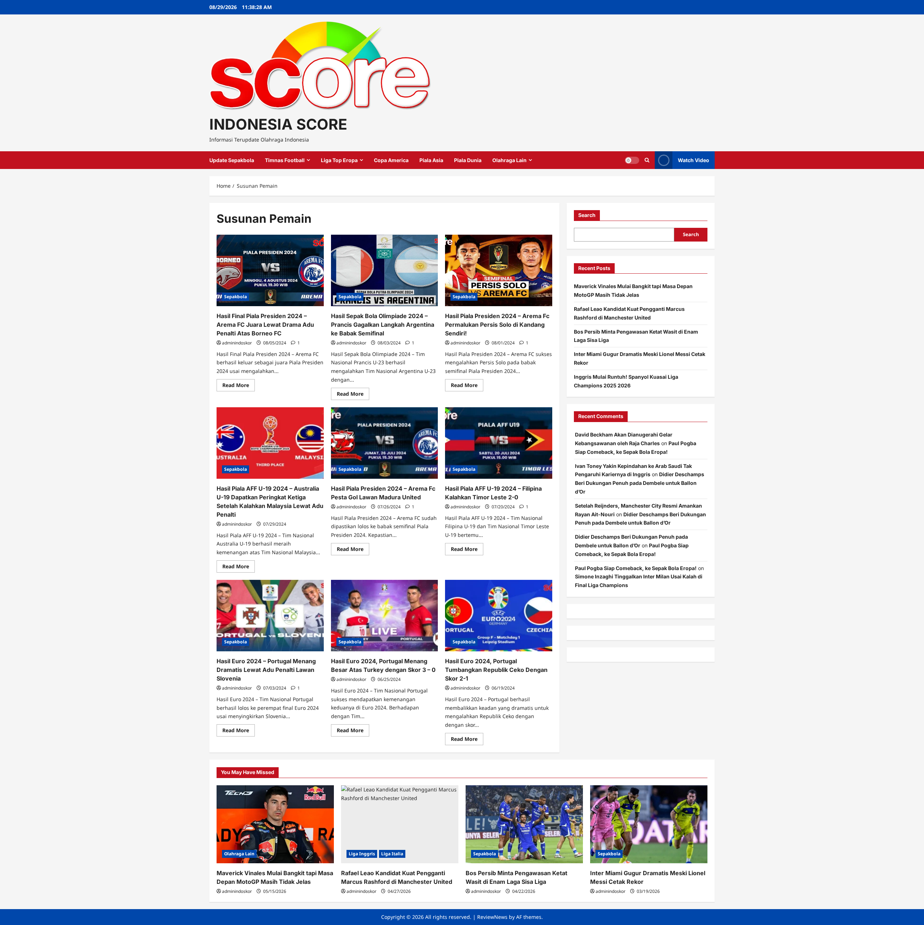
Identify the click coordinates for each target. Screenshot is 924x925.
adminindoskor (237, 343)
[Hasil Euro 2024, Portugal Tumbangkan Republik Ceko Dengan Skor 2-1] (498, 615)
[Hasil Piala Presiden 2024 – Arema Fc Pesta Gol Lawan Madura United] (384, 443)
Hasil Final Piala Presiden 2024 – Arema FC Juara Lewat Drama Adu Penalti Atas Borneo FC (265, 324)
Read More (238, 386)
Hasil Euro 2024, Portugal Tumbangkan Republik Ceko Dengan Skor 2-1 (496, 669)
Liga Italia (392, 854)
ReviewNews (492, 916)
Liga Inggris (362, 854)
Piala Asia (431, 160)
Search (587, 215)
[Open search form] (647, 160)
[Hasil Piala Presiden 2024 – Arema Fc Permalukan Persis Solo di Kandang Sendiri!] (498, 270)
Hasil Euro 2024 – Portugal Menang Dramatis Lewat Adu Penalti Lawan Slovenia (266, 669)
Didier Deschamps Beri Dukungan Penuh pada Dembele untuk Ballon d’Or (639, 483)
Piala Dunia (467, 160)
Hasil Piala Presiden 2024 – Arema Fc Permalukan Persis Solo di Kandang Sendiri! (497, 324)
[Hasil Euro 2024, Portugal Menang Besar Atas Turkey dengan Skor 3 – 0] (384, 615)
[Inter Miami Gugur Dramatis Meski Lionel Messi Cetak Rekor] (648, 824)
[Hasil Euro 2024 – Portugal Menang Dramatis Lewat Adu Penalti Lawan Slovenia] (270, 615)
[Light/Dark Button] (632, 160)
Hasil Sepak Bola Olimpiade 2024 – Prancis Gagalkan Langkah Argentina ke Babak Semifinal (382, 324)
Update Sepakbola (231, 160)
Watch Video (693, 160)
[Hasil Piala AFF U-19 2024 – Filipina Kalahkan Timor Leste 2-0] (498, 443)
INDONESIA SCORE (278, 124)
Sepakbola (235, 297)
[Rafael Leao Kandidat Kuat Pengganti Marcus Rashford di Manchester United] (399, 824)
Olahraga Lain (509, 160)
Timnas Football (285, 160)
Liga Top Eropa (339, 160)
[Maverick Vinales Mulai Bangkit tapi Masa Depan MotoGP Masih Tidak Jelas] (275, 824)
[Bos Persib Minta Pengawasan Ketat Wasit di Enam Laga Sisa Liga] (524, 824)
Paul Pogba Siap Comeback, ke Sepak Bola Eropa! (636, 568)
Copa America (391, 160)
